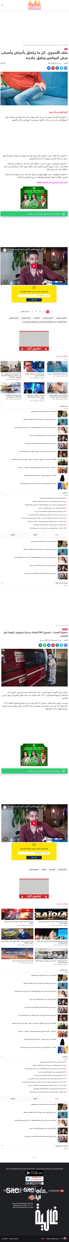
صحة (59, 45)
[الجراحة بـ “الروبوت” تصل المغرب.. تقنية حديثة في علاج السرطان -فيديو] (34, 388)
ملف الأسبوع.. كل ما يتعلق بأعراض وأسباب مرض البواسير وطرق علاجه (44, 322)
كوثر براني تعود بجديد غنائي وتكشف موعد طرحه (42, 435)
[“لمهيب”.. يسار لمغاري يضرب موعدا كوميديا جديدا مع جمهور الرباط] (63, 486)
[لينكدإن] (57, 68)
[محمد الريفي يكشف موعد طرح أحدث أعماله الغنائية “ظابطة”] (63, 422)
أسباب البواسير (60, 318)
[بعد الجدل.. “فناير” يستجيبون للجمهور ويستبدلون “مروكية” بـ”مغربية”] (63, 470)
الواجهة (36, 318)
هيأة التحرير (5, 1239)
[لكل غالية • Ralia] (34, 5)
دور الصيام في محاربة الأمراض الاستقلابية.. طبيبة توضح (13, 396)
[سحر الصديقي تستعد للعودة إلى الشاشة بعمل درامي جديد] (63, 446)
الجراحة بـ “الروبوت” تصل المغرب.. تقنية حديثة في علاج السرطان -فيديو (35, 397)
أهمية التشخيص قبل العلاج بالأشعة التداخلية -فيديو (34, 375)
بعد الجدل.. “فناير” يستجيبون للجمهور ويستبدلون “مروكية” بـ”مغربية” (37, 467)
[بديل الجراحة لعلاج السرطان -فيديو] (57, 366)
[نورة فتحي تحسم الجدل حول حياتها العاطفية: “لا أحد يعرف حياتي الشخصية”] (63, 430)
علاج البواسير (26, 318)
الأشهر (35, 535)
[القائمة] (2, 6)
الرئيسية (64, 45)
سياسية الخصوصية (13, 1239)
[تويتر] (61, 68)
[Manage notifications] (64, 1238)
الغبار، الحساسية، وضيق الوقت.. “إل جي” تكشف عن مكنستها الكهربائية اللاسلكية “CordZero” (11, 375)
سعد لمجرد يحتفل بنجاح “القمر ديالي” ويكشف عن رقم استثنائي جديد (37, 451)
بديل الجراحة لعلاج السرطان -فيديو (58, 374)
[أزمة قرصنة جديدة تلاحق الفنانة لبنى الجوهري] (63, 414)
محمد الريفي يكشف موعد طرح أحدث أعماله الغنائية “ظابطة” (39, 419)
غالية (65, 63)
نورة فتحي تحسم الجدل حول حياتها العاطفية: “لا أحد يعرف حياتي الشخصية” (35, 427)
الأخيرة (57, 535)
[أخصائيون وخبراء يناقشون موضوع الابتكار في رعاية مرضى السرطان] (57, 388)
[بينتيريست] (53, 68)
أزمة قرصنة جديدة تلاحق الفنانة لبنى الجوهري (43, 411)
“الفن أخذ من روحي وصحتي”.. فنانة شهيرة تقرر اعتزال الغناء (40, 475)
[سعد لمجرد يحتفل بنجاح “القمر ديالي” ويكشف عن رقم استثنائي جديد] (63, 454)
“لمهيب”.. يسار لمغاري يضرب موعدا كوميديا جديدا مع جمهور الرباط (38, 483)
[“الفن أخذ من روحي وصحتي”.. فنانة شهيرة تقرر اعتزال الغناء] (63, 478)
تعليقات (12, 535)
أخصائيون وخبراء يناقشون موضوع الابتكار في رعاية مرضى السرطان (59, 396)
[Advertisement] (34, 26)
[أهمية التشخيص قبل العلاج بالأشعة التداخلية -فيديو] (34, 366)
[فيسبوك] (65, 68)
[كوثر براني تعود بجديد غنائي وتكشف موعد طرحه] (63, 438)
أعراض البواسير (47, 318)
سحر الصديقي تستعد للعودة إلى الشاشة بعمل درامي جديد (40, 443)
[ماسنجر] (49, 68)
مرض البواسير (13, 318)
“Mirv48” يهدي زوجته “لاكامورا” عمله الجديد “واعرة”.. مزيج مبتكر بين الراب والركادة (34, 459)
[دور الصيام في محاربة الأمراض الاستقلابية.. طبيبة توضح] (10, 388)
